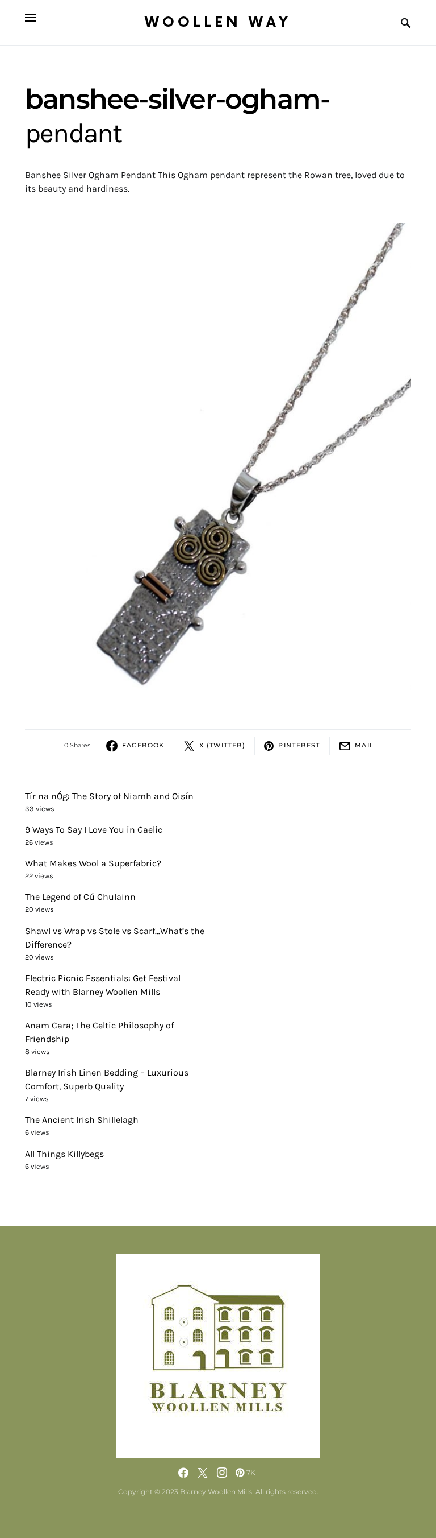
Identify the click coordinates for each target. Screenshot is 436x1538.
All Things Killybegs (64, 1153)
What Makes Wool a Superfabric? (93, 863)
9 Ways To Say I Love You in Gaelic (93, 829)
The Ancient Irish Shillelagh (82, 1119)
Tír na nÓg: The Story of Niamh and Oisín (109, 796)
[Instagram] (222, 1472)
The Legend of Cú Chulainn (80, 896)
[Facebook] (183, 1472)
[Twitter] (203, 1472)
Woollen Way (218, 22)
